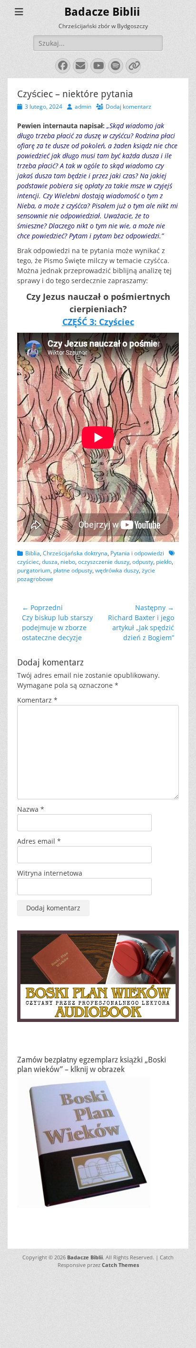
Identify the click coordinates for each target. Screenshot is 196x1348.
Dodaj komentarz (128, 106)
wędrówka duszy (117, 570)
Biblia (32, 553)
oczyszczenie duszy (103, 562)
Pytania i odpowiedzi (137, 553)
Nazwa (30, 809)
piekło (164, 562)
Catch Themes (120, 1264)
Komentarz (37, 700)
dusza (50, 562)
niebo (67, 562)
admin (83, 106)
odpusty (142, 562)
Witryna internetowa (49, 873)
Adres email (39, 841)
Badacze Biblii (102, 12)
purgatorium (33, 570)
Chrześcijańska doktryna (75, 553)
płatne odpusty (72, 570)
